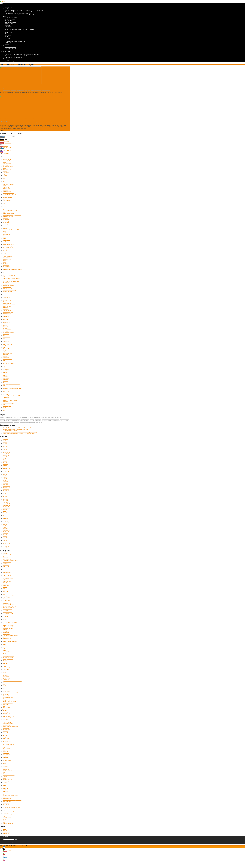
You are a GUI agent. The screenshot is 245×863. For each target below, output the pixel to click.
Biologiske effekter (7, 169)
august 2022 (5, 509)
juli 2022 (4, 511)
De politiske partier (7, 191)
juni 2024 (5, 477)
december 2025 (6, 450)
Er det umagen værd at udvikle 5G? (10, 224)
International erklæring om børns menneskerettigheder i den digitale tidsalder (24, 14)
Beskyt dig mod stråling (8, 166)
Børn (4, 178)
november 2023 (6, 487)
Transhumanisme (6, 397)
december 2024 (6, 468)
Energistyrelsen (20, 90)
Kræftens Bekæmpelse (8, 312)
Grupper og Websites (7, 256)
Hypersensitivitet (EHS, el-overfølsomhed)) (12, 269)
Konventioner (5, 309)
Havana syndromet (7, 259)
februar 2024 (5, 483)
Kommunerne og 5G (7, 306)
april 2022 (5, 515)
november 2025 (6, 452)
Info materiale (6, 282)
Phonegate (5, 350)
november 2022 (6, 505)
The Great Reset (6, 394)
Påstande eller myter (40, 420)
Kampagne (5, 298)
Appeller (4, 162)
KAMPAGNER (8, 20)
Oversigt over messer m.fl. (8, 344)
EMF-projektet (6, 219)
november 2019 (6, 543)
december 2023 (6, 486)
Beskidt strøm (6, 165)
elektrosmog (15, 419)
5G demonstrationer (7, 559)
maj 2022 (5, 514)
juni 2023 (5, 494)
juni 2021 (5, 527)
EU (3, 225)
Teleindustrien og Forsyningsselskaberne (15, 41)
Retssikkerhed (6, 357)
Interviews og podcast (8, 291)
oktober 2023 (6, 489)
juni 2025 (5, 459)
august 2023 (5, 492)
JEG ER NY (5, 50)
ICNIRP (4, 273)
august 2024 (5, 474)
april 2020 (5, 536)
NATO (4, 338)
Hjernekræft (5, 263)
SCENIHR (5, 365)
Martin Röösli (5, 320)
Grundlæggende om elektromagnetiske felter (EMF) (18, 53)
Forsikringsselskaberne (8, 247)
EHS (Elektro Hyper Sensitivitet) (10, 210)
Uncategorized (6, 401)
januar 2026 (5, 449)
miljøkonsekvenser (12, 420)
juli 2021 (4, 525)
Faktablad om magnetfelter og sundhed (15, 57)
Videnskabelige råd (7, 406)
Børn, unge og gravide (10, 22)
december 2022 (6, 503)
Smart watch (5, 381)
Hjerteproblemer (6, 266)
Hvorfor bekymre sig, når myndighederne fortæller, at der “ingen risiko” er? (23, 54)
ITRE (4, 294)
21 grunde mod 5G (7, 554)
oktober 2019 (6, 544)
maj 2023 (5, 496)
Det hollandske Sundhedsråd (9, 196)
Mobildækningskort (7, 329)
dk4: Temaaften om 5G (8, 201)
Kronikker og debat (7, 310)
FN (3, 243)
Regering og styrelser (8, 86)
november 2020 (6, 530)
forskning (32, 419)
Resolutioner (5, 354)
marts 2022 (5, 517)
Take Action (8, 38)
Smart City (5, 373)
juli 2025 (4, 458)
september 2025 (6, 455)
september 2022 (6, 508)
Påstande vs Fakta (7, 348)
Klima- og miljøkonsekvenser (9, 304)
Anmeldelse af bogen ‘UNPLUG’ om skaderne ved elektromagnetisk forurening (20, 432)
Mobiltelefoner (8, 32)
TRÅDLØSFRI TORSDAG (11, 48)
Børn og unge (5, 179)
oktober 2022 (6, 506)
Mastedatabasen (6, 322)
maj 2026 (5, 443)
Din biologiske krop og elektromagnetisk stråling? (17, 55)
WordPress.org (6, 833)
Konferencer (5, 307)
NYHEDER (5, 6)
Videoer (7, 44)
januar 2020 (5, 540)
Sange (4, 360)
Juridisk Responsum (7, 297)
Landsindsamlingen (7, 313)
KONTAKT (5, 58)
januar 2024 (5, 484)
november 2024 (6, 470)
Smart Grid (5, 375)
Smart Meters (6, 378)
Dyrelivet (5, 207)
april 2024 (5, 480)
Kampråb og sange (7, 300)
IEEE (4, 276)
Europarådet (5, 228)
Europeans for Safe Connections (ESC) (11, 229)
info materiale (48, 419)
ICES (4, 272)
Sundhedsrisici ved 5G (7, 387)
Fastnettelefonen (6, 234)
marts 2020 (5, 537)
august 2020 (5, 533)
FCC (3, 235)
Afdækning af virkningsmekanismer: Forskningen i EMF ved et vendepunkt (19, 433)
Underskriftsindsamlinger (8, 403)
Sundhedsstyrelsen (46, 90)
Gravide (4, 254)
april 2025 (5, 462)
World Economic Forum (8, 412)
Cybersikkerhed (47, 417)
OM (3, 45)
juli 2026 (4, 440)
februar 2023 (5, 500)
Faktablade (5, 232)
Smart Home (5, 376)
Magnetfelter (5, 319)
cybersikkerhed (6, 187)
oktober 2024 (6, 471)
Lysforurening (6, 316)
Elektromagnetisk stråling (8, 213)
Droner (4, 206)
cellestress (42, 417)
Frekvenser (5, 250)
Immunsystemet (6, 279)
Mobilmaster (5, 331)
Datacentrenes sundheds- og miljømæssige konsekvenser (15, 429)
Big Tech (4, 168)
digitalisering (53, 417)
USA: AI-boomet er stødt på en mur (10, 430)
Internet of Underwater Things (9, 290)
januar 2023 (5, 502)
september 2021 (6, 522)
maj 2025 (5, 461)
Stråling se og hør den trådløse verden (11, 384)
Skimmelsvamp (6, 369)
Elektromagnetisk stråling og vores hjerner (12, 215)
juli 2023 (4, 493)
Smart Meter (8, 35)
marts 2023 (5, 499)
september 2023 (6, 490)
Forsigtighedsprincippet (8, 246)
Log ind (4, 829)
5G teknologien (6, 153)
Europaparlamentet (7, 226)
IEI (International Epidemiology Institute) (11, 278)
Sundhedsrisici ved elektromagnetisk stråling (12, 388)
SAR (3, 362)
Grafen (4, 253)
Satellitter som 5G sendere (8, 363)
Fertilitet (4, 237)
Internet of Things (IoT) (8, 288)
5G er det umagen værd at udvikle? (10, 560)
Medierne (7, 30)
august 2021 (5, 524)
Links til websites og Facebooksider (10, 315)
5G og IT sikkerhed (7, 562)
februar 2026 (5, 447)
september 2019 (6, 546)
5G (0, 417)
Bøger (4, 176)
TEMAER (5, 16)
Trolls (4, 398)
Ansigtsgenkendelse (7, 160)
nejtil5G (30, 420)
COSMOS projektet (7, 185)
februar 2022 (5, 518)
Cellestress (5, 182)
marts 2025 (5, 464)
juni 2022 (5, 512)
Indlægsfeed (5, 830)
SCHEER (4, 366)
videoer (37, 422)
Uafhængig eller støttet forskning (10, 400)
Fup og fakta (27, 90)
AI (7, 417)
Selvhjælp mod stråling (7, 367)
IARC (4, 271)
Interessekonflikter (7, 284)
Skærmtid (5, 370)
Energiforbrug (6, 221)
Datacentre (5, 190)
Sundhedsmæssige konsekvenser (13, 36)
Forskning (7, 25)
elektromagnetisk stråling (6, 419)
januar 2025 (5, 467)
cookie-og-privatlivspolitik (8, 184)
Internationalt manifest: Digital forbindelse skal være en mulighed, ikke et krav (24, 10)
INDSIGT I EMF (6, 51)
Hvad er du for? (6, 268)
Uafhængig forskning (29, 422)
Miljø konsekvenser (7, 326)
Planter (4, 351)
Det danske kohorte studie (8, 193)
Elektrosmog (5, 218)
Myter (4, 335)
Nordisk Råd (5, 340)
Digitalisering (5, 199)
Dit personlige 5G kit (7, 200)
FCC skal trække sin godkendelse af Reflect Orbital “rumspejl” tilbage (18, 427)
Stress (4, 385)
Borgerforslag (6, 172)
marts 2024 (5, 481)
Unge (4, 404)
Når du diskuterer (6, 337)
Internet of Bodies (7, 287)
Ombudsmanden (6, 342)
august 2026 (5, 439)
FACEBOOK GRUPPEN (10, 47)
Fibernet (4, 238)
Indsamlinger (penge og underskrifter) (11, 281)
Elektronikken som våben (8, 216)
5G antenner (5, 557)
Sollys (4, 382)
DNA (4, 203)
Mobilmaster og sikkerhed (8, 332)
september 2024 (6, 472)
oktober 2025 (6, 453)
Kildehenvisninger (6, 301)
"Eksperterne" (6, 553)
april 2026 (5, 445)
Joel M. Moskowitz (6, 295)
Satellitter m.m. (8, 33)
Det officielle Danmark (10, 19)
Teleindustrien (6, 392)
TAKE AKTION (6, 8)
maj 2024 (5, 478)
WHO (4, 409)
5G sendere (5, 563)
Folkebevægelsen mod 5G (8, 244)
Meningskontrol (6, 325)
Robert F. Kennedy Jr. (7, 359)
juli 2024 (4, 475)
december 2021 (6, 521)
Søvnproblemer (6, 391)
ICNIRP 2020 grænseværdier (9, 275)
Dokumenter (13, 90)
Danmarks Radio (6, 90)
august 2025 (5, 456)
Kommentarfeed (6, 832)
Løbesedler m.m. (6, 318)
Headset (4, 262)
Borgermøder (6, 174)
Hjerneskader (6, 265)
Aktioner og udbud (7, 159)
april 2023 (5, 497)
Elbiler (4, 212)
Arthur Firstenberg (7, 163)
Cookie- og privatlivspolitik (11, 61)
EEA (3, 209)
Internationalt (8, 28)
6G (3, 156)
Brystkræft (5, 175)
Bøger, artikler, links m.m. (11, 17)
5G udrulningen (6, 154)
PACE (4, 347)
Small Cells (5, 372)
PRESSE (7, 60)
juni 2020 (5, 534)
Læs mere (2, 95)
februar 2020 (5, 539)
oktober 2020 (6, 531)
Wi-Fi (4, 410)
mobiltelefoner (24, 420)
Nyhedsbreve (8, 7)
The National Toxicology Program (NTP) (11, 395)
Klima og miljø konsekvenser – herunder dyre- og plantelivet (19, 29)
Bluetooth (5, 171)
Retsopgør (5, 356)
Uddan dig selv (8, 42)
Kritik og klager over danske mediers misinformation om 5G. (22, 119)
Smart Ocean (5, 379)
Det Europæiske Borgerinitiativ (9, 194)
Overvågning (5, 345)
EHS (60, 417)
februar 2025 (5, 465)
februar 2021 (5, 528)
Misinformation (37, 122)
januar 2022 (5, 519)
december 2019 (6, 542)
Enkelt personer (9, 23)
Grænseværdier (9, 26)
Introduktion (5, 293)
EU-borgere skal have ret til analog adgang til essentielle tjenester (21, 11)
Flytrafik (4, 241)
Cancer (4, 181)
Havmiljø (4, 260)
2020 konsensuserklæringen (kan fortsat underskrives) (18, 13)
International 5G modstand (8, 285)
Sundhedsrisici (59, 420)
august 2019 (5, 547)
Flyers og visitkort (6, 240)
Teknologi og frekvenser (11, 39)
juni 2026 (5, 442)
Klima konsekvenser (7, 303)
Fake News (19, 122)
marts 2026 (5, 446)
